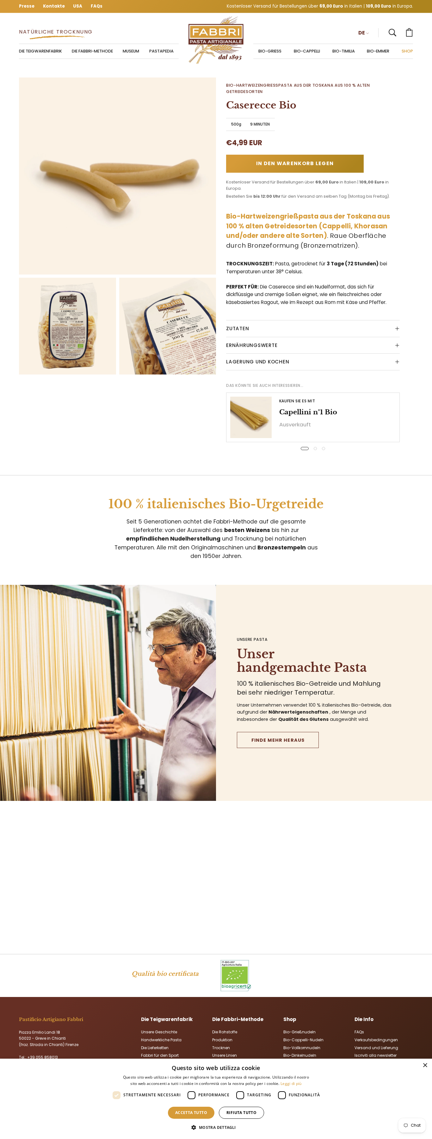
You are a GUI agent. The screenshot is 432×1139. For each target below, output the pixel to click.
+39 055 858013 (42, 1057)
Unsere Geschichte (159, 1032)
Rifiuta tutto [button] (241, 1112)
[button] (392, 32)
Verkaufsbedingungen (376, 1039)
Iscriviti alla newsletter (376, 1055)
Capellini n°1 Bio (308, 412)
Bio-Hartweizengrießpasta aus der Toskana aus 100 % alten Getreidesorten (298, 88)
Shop (289, 1019)
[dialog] (216, 1099)
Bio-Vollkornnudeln (301, 1047)
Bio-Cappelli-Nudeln (303, 1039)
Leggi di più (291, 1083)
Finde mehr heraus (278, 740)
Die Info (364, 1019)
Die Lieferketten (155, 1047)
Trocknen (221, 1047)
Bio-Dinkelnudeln (299, 1055)
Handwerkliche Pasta (161, 1039)
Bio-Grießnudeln (299, 1032)
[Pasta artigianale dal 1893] (216, 40)
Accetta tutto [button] (191, 1112)
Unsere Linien (224, 1055)
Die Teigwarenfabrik (167, 1019)
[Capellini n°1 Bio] (251, 417)
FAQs (359, 1032)
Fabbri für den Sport (160, 1055)
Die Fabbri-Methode (237, 1019)
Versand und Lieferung (376, 1047)
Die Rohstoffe (224, 1032)
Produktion (222, 1039)
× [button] (425, 1065)
